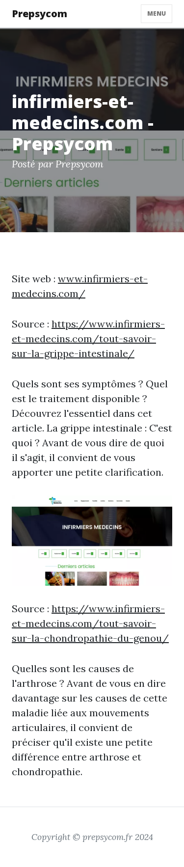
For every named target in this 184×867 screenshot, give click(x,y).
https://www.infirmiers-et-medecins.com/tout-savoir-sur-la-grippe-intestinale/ (88, 338)
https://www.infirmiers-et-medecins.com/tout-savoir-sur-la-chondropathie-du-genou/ (90, 623)
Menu (156, 13)
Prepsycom (39, 13)
